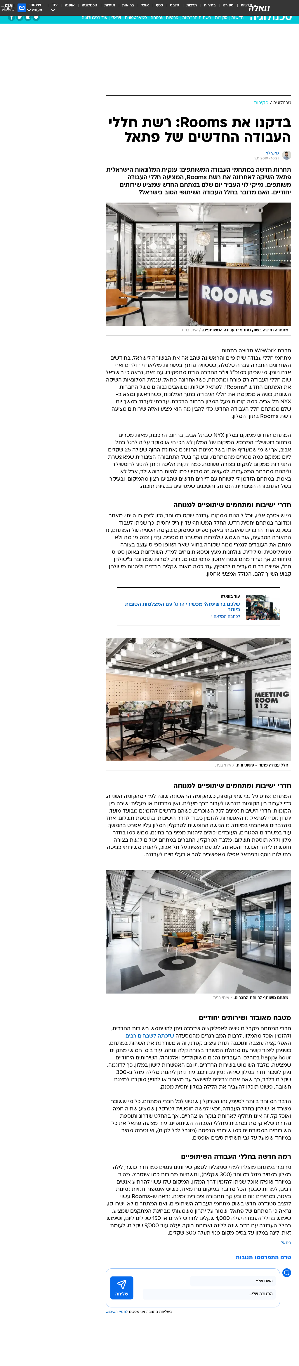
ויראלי (116, 18)
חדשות (237, 18)
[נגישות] (8, 7)
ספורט (228, 5)
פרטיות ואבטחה (164, 18)
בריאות (128, 5)
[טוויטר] (19, 17)
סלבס (174, 5)
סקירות (221, 18)
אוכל (145, 5)
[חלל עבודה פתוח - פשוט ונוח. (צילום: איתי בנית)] (198, 704)
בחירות (210, 5)
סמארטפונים (136, 18)
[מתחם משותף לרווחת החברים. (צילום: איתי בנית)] (198, 936)
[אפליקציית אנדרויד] (36, 17)
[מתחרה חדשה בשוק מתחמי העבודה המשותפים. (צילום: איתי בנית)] (198, 269)
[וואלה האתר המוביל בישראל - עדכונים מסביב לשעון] (259, 8)
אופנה (70, 5)
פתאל (286, 1243)
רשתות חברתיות (196, 18)
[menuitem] (225, 8)
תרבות (191, 5)
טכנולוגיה (89, 5)
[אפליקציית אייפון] (28, 17)
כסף (159, 5)
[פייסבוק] (11, 17)
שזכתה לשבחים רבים (150, 1036)
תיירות (109, 5)
